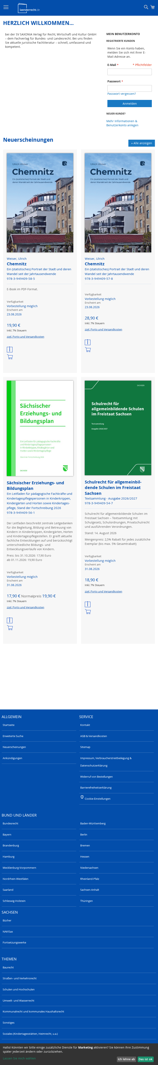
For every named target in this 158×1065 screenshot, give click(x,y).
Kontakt (85, 725)
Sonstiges (8, 1022)
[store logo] (28, 8)
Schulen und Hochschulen (19, 989)
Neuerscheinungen (14, 747)
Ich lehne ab (126, 1059)
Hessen (84, 856)
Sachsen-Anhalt (89, 890)
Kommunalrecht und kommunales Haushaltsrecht (33, 1011)
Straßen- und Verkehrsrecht (20, 978)
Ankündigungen (12, 758)
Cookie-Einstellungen (97, 799)
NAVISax (8, 931)
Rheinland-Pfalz (89, 879)
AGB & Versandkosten (93, 736)
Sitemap (85, 747)
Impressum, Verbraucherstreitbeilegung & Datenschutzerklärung (105, 761)
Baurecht (8, 967)
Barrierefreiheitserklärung (96, 787)
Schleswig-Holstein (14, 901)
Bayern (7, 834)
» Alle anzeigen (141, 143)
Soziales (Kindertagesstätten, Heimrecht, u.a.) (30, 1034)
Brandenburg (11, 845)
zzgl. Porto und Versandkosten (25, 336)
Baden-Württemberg (93, 823)
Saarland (8, 890)
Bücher (7, 920)
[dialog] (79, 1054)
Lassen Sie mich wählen (19, 1058)
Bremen (85, 845)
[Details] (10, 349)
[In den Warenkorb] (10, 357)
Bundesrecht (10, 823)
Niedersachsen (89, 868)
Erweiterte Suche (13, 736)
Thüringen (86, 901)
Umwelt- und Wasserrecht (18, 1000)
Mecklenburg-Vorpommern (19, 868)
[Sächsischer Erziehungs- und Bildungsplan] (40, 429)
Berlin (83, 834)
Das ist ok (145, 1059)
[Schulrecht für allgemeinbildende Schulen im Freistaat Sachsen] (118, 428)
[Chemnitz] (40, 203)
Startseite (8, 725)
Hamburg (8, 856)
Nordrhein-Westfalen (15, 879)
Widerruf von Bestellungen (96, 776)
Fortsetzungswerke (14, 942)
